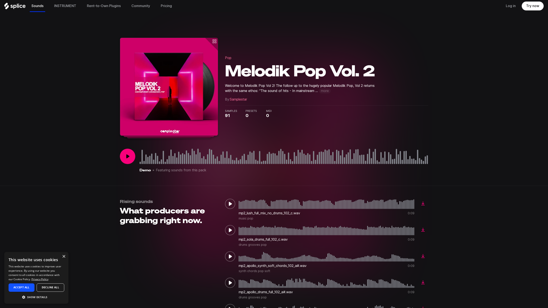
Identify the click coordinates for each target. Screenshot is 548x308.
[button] (36, 297)
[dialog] (36, 278)
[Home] (14, 7)
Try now (532, 6)
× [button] (63, 256)
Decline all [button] (50, 287)
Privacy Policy (39, 279)
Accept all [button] (21, 287)
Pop (228, 58)
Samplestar (238, 99)
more (325, 91)
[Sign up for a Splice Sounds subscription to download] (423, 204)
